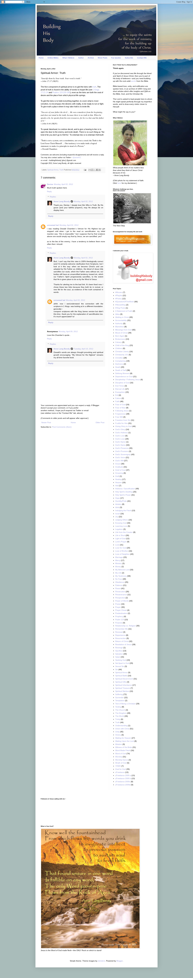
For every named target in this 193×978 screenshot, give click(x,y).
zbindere (101, 961)
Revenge (119, 648)
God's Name (120, 442)
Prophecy (119, 616)
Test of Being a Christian (125, 704)
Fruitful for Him (121, 423)
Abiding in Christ (122, 317)
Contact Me (142, 58)
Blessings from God (123, 330)
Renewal (118, 632)
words (133, 81)
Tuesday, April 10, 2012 (83, 349)
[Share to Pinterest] (99, 170)
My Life (118, 573)
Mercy (117, 560)
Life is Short (120, 535)
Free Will (119, 417)
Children (118, 348)
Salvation (119, 654)
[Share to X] (94, 170)
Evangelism (120, 392)
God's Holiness (121, 433)
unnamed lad (53, 225)
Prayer (118, 607)
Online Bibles (53, 58)
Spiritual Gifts (120, 682)
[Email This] (89, 170)
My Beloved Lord (122, 570)
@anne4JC (77, 157)
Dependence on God (124, 376)
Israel (117, 514)
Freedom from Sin (122, 420)
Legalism (119, 529)
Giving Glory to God (123, 426)
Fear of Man (120, 408)
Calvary (118, 342)
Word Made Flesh (122, 750)
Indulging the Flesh (123, 510)
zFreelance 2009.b (123, 778)
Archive (91, 58)
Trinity (117, 719)
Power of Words (122, 601)
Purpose (118, 623)
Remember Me (121, 629)
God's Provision (121, 451)
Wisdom (118, 744)
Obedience (119, 582)
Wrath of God (120, 763)
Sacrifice (118, 651)
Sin (116, 669)
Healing (118, 479)
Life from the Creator (124, 532)
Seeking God (120, 660)
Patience (118, 585)
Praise (118, 604)
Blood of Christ (121, 333)
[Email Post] (85, 170)
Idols (117, 507)
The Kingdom (120, 713)
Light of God (120, 538)
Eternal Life (120, 389)
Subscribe (129, 58)
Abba (117, 314)
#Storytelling (120, 305)
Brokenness (120, 339)
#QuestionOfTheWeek (124, 302)
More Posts (102, 58)
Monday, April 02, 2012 (63, 184)
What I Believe (68, 58)
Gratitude (119, 467)
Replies (53, 197)
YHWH (118, 766)
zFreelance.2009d (122, 785)
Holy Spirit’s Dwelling (123, 492)
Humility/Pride (121, 501)
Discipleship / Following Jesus (127, 379)
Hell (116, 486)
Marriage (119, 557)
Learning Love (121, 526)
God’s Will (119, 461)
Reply (49, 191)
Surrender (119, 697)
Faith (117, 401)
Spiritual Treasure (122, 688)
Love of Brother (121, 551)
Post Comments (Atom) (62, 427)
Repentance (120, 635)
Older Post (100, 422)
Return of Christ (121, 641)
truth (94, 87)
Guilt (117, 476)
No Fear (118, 579)
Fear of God (120, 404)
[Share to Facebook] (97, 170)
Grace (117, 464)
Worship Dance (121, 760)
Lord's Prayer (120, 542)
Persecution (120, 591)
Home (41, 58)
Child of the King (122, 345)
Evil (116, 395)
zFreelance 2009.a (123, 775)
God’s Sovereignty (123, 454)
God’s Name (120, 445)
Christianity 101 (121, 355)
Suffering (119, 694)
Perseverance (121, 595)
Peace (118, 588)
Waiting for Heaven (123, 738)
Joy (116, 517)
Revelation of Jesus (123, 644)
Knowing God (120, 523)
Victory (118, 735)
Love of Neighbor (122, 554)
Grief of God (120, 470)
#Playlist (118, 295)
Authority (119, 323)
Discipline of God (122, 383)
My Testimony (121, 576)
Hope (117, 498)
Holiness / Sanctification (125, 489)
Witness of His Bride (123, 747)
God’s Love (120, 439)
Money (118, 566)
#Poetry (118, 299)
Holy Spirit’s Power (123, 495)
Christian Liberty (122, 351)
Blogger (119, 961)
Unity (117, 732)
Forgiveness (120, 414)
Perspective (120, 598)
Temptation (119, 700)
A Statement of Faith (123, 311)
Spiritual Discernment (124, 679)
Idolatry (118, 504)
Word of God (120, 753)
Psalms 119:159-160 (61, 92)
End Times (119, 386)
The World (119, 716)
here (119, 183)
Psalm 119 (119, 620)
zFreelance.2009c (122, 782)
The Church (120, 710)
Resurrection (120, 638)
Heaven (118, 482)
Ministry (118, 563)
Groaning (119, 473)
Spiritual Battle (121, 676)
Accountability (121, 320)
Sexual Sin (119, 666)
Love (117, 545)
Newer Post (46, 422)
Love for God (120, 548)
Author (81, 58)
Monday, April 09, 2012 (68, 331)
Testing (118, 707)
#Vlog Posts (120, 308)
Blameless (119, 327)
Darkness (119, 364)
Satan (117, 657)
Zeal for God (120, 769)
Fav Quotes (116, 58)
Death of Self (120, 370)
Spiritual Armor (52, 170)
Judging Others (121, 520)
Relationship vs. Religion (125, 626)
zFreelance (120, 772)
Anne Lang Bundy (62, 201)
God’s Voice (120, 457)
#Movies (118, 292)
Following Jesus (122, 411)
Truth (61, 170)
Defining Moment (122, 373)
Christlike (119, 358)
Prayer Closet (121, 610)
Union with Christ (122, 729)
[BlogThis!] (92, 170)
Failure (118, 398)
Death (117, 367)
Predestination (121, 613)
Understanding (121, 725)
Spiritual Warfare (122, 691)
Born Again (119, 336)
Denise (50, 184)
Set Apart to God (122, 663)
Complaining (120, 361)
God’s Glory (120, 429)
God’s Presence (122, 448)
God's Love (120, 436)
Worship (118, 757)
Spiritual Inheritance (123, 685)
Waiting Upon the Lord (124, 741)
